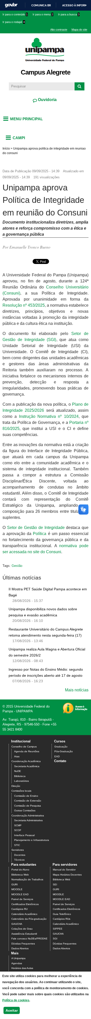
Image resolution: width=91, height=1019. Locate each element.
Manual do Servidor (64, 869)
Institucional (21, 741)
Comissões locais (21, 790)
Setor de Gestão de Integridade (36, 527)
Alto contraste (58, 29)
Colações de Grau (22, 928)
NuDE (17, 771)
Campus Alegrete (45, 72)
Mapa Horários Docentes (67, 874)
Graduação (60, 746)
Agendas (16, 963)
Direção (15, 786)
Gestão (17, 566)
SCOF (17, 830)
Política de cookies (15, 1000)
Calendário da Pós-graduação (29, 918)
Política (39, 533)
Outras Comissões (24, 810)
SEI (55, 884)
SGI (55, 938)
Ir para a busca (68, 14)
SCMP (17, 825)
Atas (16, 756)
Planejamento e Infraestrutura (31, 840)
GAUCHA (16, 924)
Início (6, 148)
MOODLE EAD (20, 894)
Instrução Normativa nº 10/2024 (49, 416)
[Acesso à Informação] (74, 712)
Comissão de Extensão (27, 800)
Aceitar (12, 1010)
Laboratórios (21, 781)
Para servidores (65, 864)
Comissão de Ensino (26, 795)
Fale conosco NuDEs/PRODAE (29, 938)
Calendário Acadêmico (24, 914)
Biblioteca (20, 776)
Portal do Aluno (20, 869)
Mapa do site (79, 29)
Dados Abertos (20, 948)
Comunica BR (41, 5)
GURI (14, 884)
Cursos (59, 741)
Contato (60, 761)
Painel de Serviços (22, 899)
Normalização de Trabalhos (27, 879)
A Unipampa (18, 958)
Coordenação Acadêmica (26, 761)
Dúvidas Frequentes (23, 943)
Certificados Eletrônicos (25, 904)
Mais (14, 953)
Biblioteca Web (20, 874)
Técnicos (19, 859)
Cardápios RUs (61, 918)
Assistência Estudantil (24, 933)
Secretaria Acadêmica (26, 766)
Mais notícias (76, 690)
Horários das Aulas (22, 968)
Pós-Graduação (63, 751)
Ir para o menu (43, 14)
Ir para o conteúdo (15, 14)
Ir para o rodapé (14, 21)
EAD (57, 756)
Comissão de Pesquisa (27, 805)
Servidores (17, 849)
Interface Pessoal (24, 835)
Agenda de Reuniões (26, 751)
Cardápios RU (19, 909)
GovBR (11, 5)
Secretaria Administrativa (28, 820)
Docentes (19, 855)
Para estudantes (23, 864)
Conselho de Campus (24, 746)
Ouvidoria (47, 100)
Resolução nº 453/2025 (24, 305)
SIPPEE (57, 928)
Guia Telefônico (62, 914)
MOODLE (16, 889)
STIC (17, 845)
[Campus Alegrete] (46, 64)
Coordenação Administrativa (27, 815)
